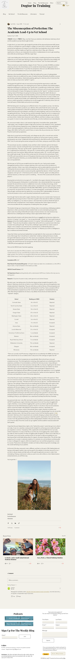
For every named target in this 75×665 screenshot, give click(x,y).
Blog (4, 14)
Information (33, 14)
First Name (45, 619)
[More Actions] (60, 588)
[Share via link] (19, 523)
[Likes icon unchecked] (12, 596)
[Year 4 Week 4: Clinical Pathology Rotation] (50, 546)
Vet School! (12, 14)
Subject (58, 625)
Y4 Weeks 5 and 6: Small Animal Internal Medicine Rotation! (17, 558)
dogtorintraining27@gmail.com (13, 649)
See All (63, 535)
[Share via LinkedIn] (15, 523)
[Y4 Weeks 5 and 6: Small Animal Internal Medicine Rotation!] (18, 546)
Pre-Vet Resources (22, 14)
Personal (42, 14)
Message (44, 630)
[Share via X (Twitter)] (11, 523)
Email (3, 635)
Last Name (58, 619)
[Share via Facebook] (8, 523)
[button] (45, 654)
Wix (64, 658)
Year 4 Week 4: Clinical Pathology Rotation (50, 558)
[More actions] (60, 24)
